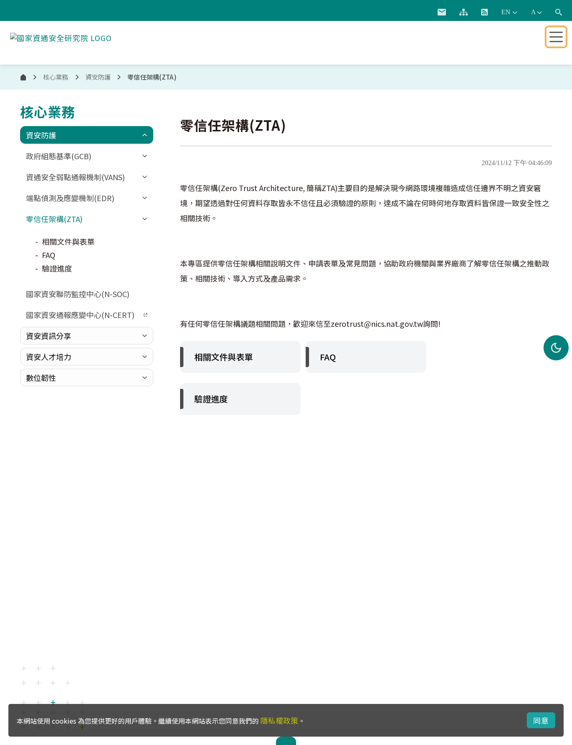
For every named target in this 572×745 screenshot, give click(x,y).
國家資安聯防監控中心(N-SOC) (77, 293)
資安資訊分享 (48, 335)
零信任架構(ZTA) (54, 218)
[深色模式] (556, 347)
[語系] (509, 12)
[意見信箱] (442, 12)
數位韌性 (41, 377)
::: (421, 10)
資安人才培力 (48, 356)
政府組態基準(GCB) (58, 155)
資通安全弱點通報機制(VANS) (75, 176)
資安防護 (41, 134)
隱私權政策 (279, 720)
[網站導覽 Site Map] (463, 12)
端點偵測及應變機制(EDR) (70, 197)
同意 (541, 720)
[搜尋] (558, 12)
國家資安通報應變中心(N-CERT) (80, 314)
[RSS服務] (484, 12)
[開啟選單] (556, 37)
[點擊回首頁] (61, 36)
